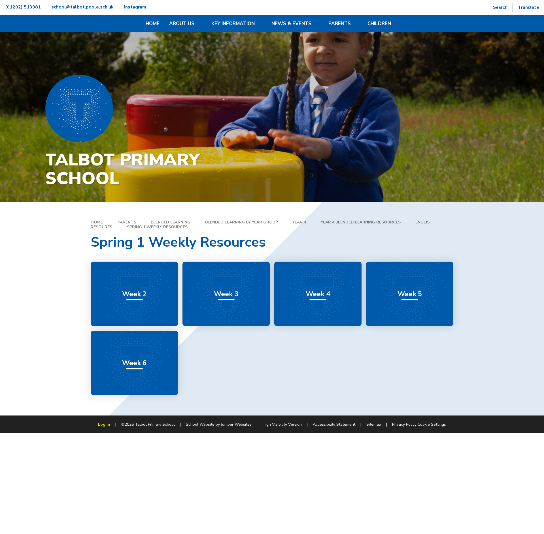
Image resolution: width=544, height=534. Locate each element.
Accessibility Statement (334, 424)
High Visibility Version (282, 424)
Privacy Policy (404, 424)
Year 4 (299, 222)
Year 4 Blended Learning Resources (361, 222)
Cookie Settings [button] (432, 424)
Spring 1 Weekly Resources (157, 227)
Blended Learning (170, 222)
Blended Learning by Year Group (241, 222)
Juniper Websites (236, 424)
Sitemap (373, 424)
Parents (127, 222)
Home (97, 222)
